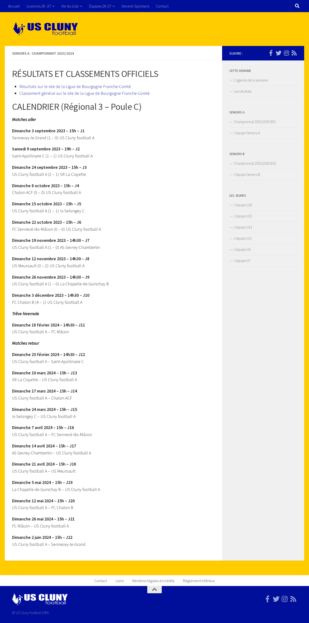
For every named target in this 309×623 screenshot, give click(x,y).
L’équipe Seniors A (247, 133)
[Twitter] (278, 53)
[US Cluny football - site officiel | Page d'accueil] (46, 29)
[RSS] (294, 53)
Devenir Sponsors (135, 6)
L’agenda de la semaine (251, 80)
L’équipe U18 (243, 205)
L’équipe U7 (242, 260)
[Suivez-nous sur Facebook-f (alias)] (271, 53)
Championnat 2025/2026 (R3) (255, 121)
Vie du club (70, 6)
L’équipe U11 (243, 238)
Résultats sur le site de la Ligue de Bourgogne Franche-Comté (75, 86)
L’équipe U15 (243, 216)
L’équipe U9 (242, 249)
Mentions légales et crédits (153, 580)
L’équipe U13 (243, 227)
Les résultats (243, 91)
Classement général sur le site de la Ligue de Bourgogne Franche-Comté (84, 93)
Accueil (14, 6)
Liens (120, 580)
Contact (162, 6)
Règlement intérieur (199, 580)
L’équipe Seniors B (247, 174)
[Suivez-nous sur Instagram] (286, 53)
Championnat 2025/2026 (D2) (255, 163)
